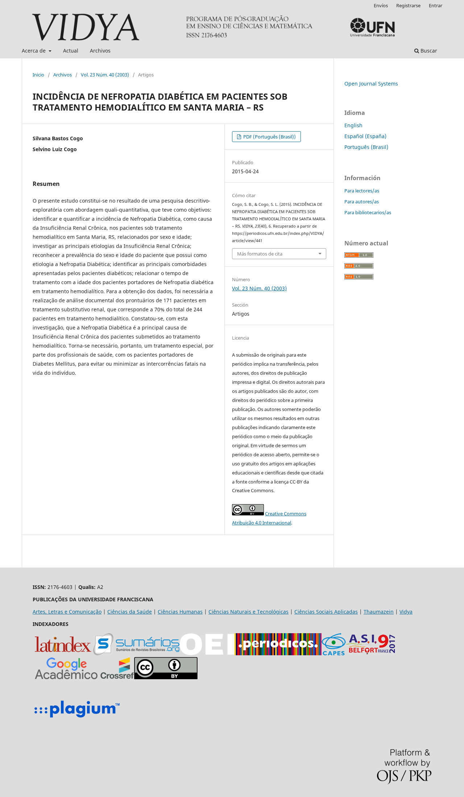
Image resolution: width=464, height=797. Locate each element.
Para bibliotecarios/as (367, 212)
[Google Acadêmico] (66, 677)
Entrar (435, 5)
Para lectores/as (361, 190)
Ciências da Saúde (129, 611)
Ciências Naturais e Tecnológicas (248, 611)
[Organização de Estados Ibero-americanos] (207, 653)
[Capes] (334, 653)
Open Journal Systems (371, 83)
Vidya (406, 611)
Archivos (100, 50)
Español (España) (365, 136)
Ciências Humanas (180, 611)
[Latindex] (63, 653)
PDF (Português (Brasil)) (269, 136)
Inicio (38, 74)
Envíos (381, 5)
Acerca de (34, 50)
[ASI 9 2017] (371, 653)
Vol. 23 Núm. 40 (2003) (105, 74)
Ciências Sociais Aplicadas (326, 611)
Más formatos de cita (259, 253)
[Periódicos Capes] (278, 653)
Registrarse (408, 5)
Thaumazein (379, 611)
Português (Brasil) (366, 147)
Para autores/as (361, 201)
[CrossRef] (117, 677)
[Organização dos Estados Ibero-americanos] (136, 653)
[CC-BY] (166, 677)
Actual (70, 50)
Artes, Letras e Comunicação (67, 611)
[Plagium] (77, 718)
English (353, 125)
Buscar (428, 50)
